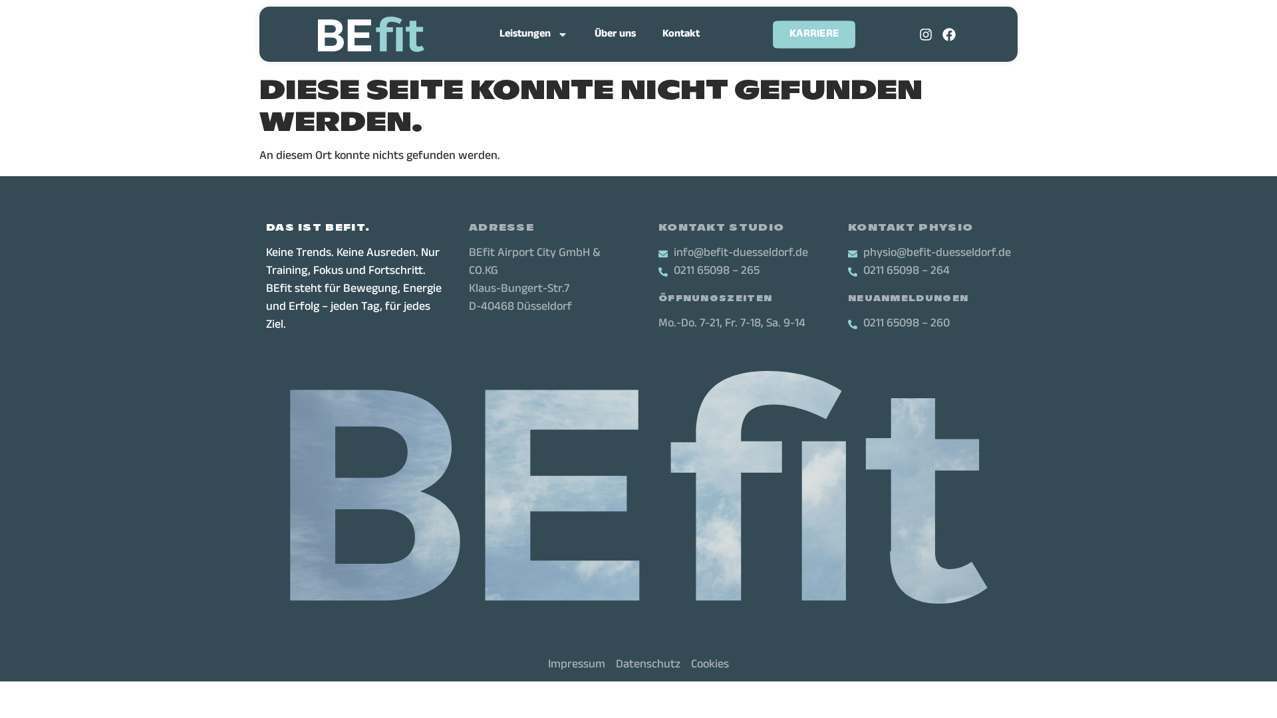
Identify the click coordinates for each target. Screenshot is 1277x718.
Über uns (615, 34)
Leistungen (525, 34)
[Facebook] (949, 35)
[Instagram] (926, 35)
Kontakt (681, 34)
